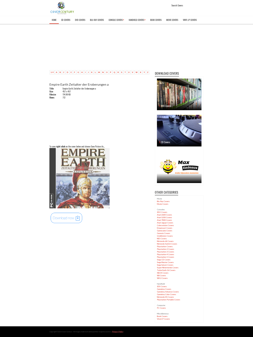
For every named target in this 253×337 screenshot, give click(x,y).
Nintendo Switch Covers (167, 244)
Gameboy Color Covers (166, 294)
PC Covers (161, 308)
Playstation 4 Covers (165, 254)
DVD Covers (80, 20)
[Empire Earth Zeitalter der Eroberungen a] (66, 218)
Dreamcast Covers (164, 228)
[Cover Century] (62, 8)
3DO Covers (162, 212)
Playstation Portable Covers (168, 299)
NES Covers (162, 238)
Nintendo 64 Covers (165, 241)
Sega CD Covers (163, 259)
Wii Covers (161, 275)
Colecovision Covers (165, 225)
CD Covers (65, 20)
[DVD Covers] (179, 94)
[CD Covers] (179, 130)
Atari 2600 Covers (164, 215)
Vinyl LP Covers (190, 20)
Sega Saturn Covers (165, 265)
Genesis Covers (163, 233)
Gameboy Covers (164, 289)
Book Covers (156, 20)
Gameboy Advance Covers (168, 292)
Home (54, 20)
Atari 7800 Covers (164, 220)
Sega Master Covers (165, 262)
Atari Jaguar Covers (165, 223)
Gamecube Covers (164, 230)
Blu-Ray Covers (97, 20)
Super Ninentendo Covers (167, 267)
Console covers (116, 20)
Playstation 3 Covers (165, 252)
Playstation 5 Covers (165, 257)
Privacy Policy (117, 331)
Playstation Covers (165, 246)
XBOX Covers (162, 273)
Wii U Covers (162, 278)
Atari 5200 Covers (164, 217)
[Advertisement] (100, 48)
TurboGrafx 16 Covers (166, 270)
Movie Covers (172, 20)
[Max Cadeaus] (179, 167)
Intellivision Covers (165, 236)
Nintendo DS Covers (165, 297)
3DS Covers (162, 286)
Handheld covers (136, 20)
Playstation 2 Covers (165, 249)
